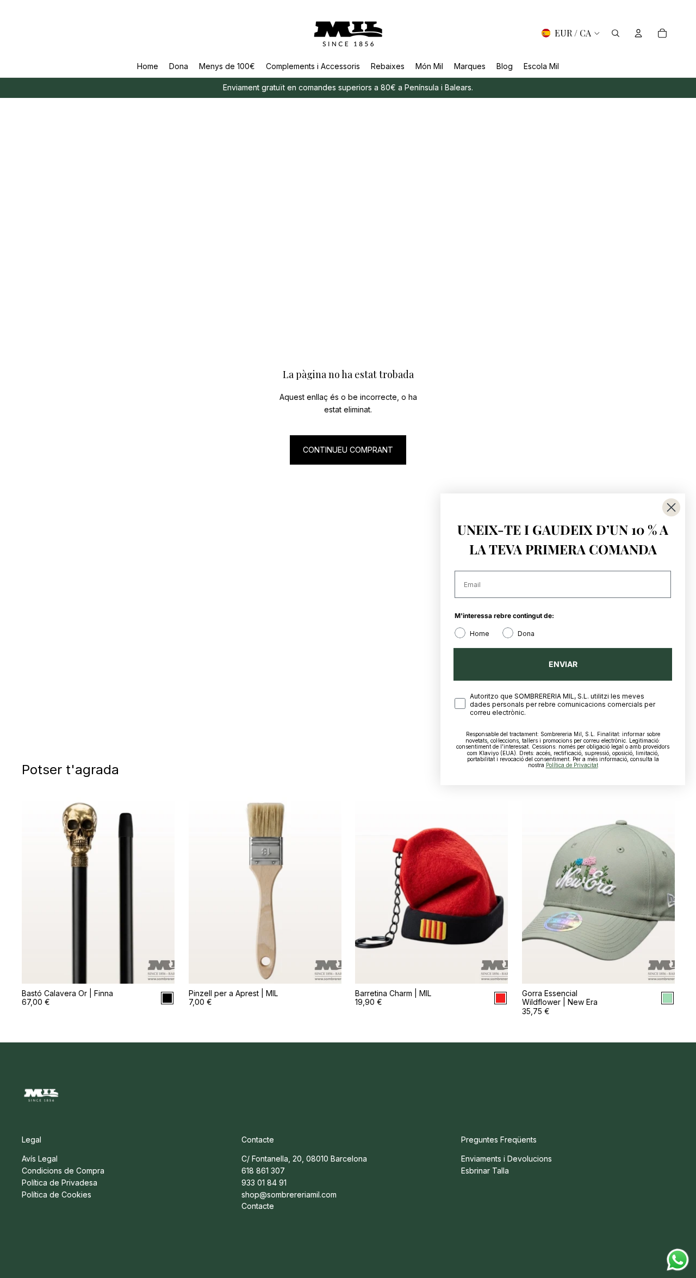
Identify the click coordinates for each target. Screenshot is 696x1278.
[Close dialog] (671, 507)
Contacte (257, 1206)
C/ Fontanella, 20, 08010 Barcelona (304, 1158)
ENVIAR (563, 664)
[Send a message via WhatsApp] (678, 1260)
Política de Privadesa (59, 1182)
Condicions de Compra (63, 1170)
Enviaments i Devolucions (506, 1158)
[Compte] (638, 33)
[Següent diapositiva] (158, 888)
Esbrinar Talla (485, 1170)
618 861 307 (263, 1170)
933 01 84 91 (264, 1182)
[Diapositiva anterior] (38, 888)
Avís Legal (40, 1158)
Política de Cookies (56, 1194)
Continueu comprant (348, 449)
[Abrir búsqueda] (615, 33)
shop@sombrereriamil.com (289, 1194)
